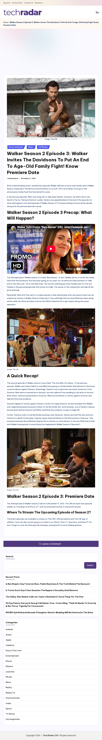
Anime (9, 635)
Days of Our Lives (14, 650)
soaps (8, 703)
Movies (9, 677)
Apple (8, 640)
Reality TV (10, 693)
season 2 (38, 522)
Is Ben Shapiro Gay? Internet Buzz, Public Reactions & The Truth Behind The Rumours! (48, 584)
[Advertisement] (51, 48)
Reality (9, 687)
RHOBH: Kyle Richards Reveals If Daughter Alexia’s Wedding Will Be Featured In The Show (49, 612)
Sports (9, 708)
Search (9, 556)
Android (9, 629)
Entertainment (16, 147)
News (30, 147)
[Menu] (97, 12)
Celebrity (10, 645)
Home (5, 22)
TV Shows (43, 147)
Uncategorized (13, 719)
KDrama (9, 666)
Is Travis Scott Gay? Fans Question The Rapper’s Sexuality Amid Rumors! (42, 590)
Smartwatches (13, 698)
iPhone (9, 661)
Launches (10, 672)
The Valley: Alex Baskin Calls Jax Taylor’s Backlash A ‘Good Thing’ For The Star (45, 597)
